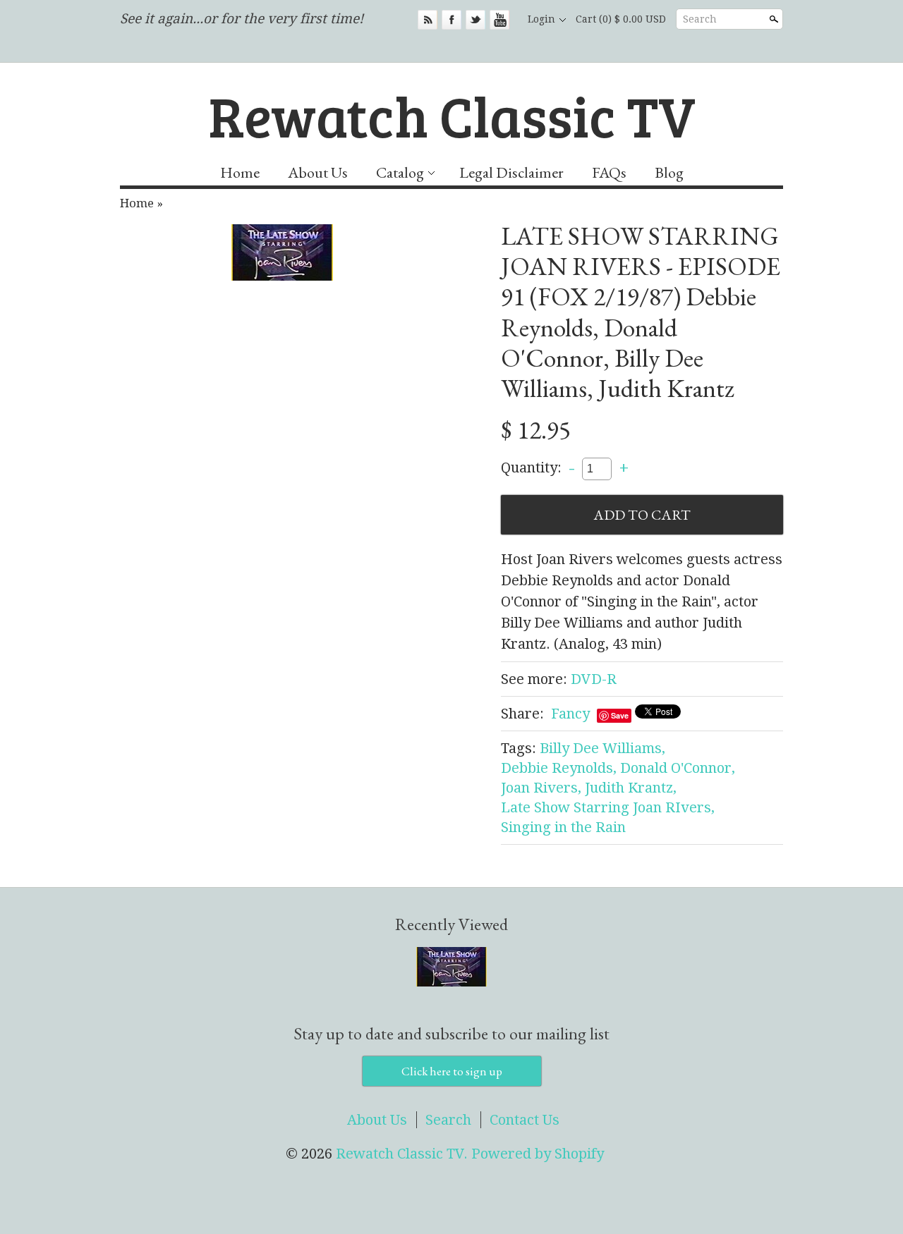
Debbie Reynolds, (559, 767)
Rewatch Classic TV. (403, 1153)
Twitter (475, 20)
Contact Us (524, 1119)
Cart (621, 19)
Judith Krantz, (631, 787)
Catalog (400, 172)
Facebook (451, 20)
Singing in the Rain (563, 827)
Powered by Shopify (537, 1153)
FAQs (609, 172)
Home (240, 172)
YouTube (499, 20)
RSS (427, 20)
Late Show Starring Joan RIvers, (608, 807)
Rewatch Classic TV (452, 115)
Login (541, 19)
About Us (318, 172)
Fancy (570, 713)
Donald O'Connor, (677, 767)
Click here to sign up (451, 1071)
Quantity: (531, 467)
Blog (669, 172)
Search (700, 19)
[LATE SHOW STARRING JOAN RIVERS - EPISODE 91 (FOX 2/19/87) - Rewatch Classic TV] (282, 252)
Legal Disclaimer (511, 172)
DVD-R (594, 679)
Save (620, 715)
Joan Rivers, (541, 787)
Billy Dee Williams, (602, 748)
